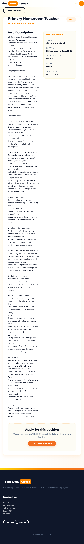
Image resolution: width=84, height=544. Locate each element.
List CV (22, 522)
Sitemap (6, 514)
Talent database (10, 508)
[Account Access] (81, 3)
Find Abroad (15, 3)
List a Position (9, 505)
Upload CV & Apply (42, 443)
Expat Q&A (7, 511)
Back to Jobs (14, 10)
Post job (10, 522)
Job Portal (7, 502)
